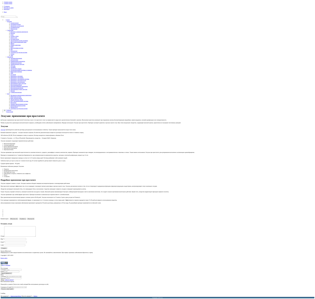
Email (3, 242)
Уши (11, 55)
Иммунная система (15, 96)
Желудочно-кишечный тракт (18, 42)
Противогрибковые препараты (19, 86)
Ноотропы (13, 102)
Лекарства (10, 57)
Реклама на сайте (9, 7)
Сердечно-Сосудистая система (18, 108)
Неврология (13, 29)
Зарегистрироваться (6, 273)
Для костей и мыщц (15, 68)
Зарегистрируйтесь (16, 296)
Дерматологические (16, 62)
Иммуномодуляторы (16, 71)
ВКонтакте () (13, 218)
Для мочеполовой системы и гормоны (21, 70)
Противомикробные (16, 85)
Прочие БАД (14, 107)
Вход (5, 12)
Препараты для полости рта (18, 80)
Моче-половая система (16, 48)
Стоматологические (16, 92)
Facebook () (23, 218)
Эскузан (3, 129)
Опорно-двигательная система (19, 104)
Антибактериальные (16, 58)
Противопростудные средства (18, 89)
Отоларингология (15, 24)
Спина (12, 54)
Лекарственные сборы (16, 99)
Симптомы (10, 30)
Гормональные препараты (17, 61)
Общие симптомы (15, 45)
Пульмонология (14, 27)
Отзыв (2, 236)
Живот (12, 43)
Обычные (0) (31, 218)
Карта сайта (4, 258)
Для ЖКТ (13, 67)
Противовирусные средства (18, 83)
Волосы (12, 33)
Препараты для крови (16, 76)
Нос (11, 49)
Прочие (12, 91)
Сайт (2, 245)
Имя (2, 239)
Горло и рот (13, 37)
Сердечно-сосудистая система (18, 52)
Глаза (11, 34)
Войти (35, 296)
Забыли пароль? (9, 280)
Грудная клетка (14, 39)
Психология (13, 51)
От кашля (13, 74)
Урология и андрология (17, 26)
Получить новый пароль (7, 289)
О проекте (7, 6)
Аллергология (14, 23)
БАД (8, 93)
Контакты (6, 9)
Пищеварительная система (17, 105)
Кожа (11, 46)
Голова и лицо (14, 36)
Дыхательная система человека (19, 40)
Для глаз (12, 65)
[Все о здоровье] (5, 265)
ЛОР (11, 73)
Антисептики (14, 60)
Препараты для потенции (17, 82)
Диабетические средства (17, 64)
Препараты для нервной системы (19, 79)
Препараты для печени (16, 77)
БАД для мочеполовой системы (19, 101)
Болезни (9, 21)
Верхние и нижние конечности (19, 31)
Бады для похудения (16, 98)
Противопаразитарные (16, 88)
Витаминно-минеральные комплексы (20, 95)
